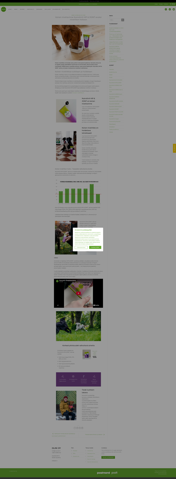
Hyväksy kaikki (95, 247)
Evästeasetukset (81, 247)
